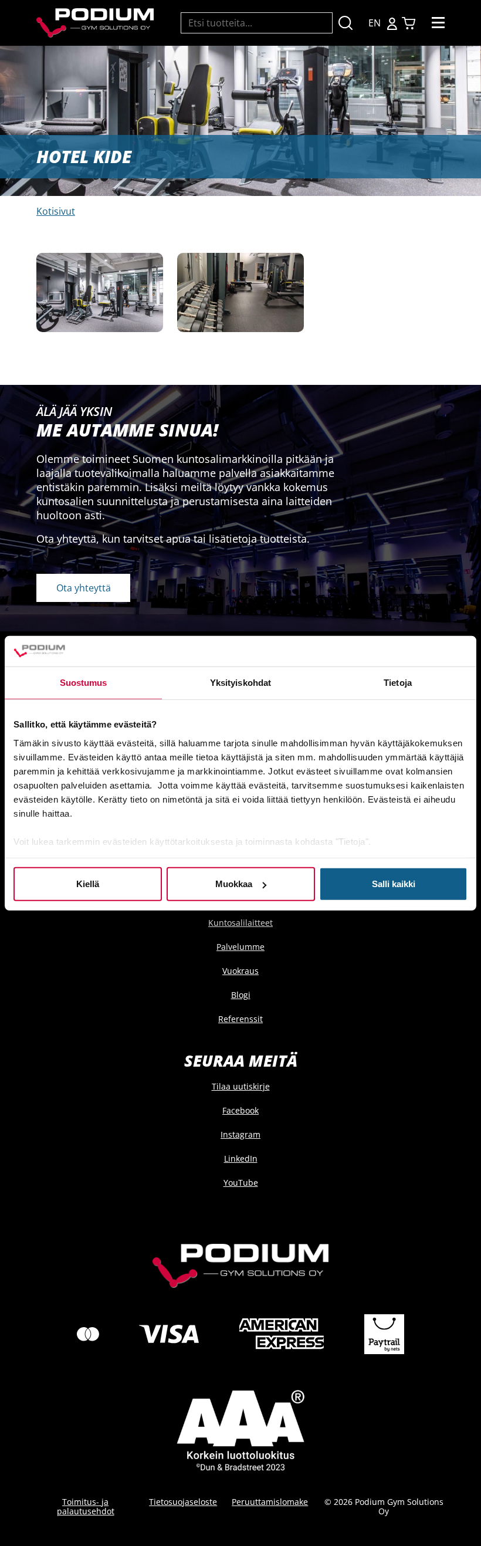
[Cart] (408, 23)
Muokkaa (233, 884)
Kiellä (87, 884)
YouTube (240, 1182)
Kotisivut (55, 211)
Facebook (240, 1110)
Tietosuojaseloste (183, 1501)
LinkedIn (241, 1158)
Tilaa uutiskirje (241, 1086)
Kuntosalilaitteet (240, 922)
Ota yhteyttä (83, 587)
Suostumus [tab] (83, 683)
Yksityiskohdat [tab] (240, 683)
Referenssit (240, 1018)
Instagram (240, 1134)
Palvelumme (240, 946)
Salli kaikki (393, 884)
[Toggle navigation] (438, 23)
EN (374, 22)
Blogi (240, 994)
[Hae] (345, 23)
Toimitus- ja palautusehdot (85, 1506)
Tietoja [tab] (398, 683)
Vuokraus (240, 970)
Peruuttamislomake (270, 1501)
